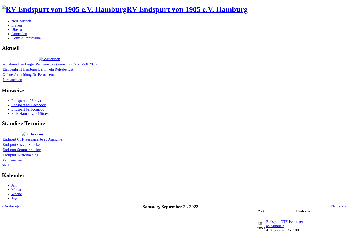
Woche (16, 194)
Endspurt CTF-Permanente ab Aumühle (32, 139)
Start (5, 165)
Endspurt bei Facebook (28, 105)
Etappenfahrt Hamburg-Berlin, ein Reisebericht (38, 69)
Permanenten (12, 80)
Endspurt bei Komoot (27, 109)
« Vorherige (10, 206)
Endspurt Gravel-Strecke (21, 145)
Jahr (14, 185)
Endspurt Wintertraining (20, 155)
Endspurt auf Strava (26, 101)
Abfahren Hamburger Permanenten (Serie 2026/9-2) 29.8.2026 (50, 64)
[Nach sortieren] (49, 59)
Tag (14, 198)
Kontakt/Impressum (26, 38)
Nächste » (338, 206)
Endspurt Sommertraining (22, 150)
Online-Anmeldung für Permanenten (30, 75)
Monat (16, 190)
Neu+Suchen (21, 21)
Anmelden (19, 34)
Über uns (18, 30)
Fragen (16, 25)
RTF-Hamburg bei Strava (30, 113)
